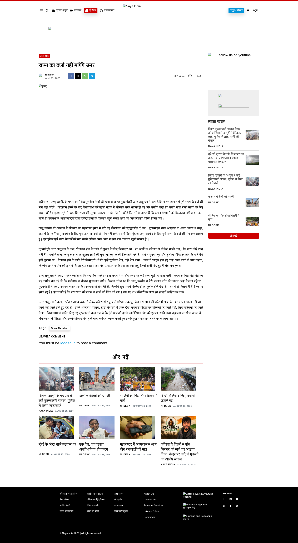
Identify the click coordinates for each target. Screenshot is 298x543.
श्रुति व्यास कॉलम (95, 493)
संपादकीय (118, 499)
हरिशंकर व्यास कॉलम (68, 493)
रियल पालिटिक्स (66, 511)
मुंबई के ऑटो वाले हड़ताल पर (57, 444)
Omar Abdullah (59, 328)
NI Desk (49, 74)
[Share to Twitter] (78, 76)
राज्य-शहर (62, 10)
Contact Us (150, 499)
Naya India (215, 146)
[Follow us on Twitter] (224, 506)
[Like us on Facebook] (224, 499)
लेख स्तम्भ (118, 493)
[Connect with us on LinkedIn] (230, 506)
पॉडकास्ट (109, 10)
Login (255, 10)
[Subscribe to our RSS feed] (237, 506)
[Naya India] (149, 6)
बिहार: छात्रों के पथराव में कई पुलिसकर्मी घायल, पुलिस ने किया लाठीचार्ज (225, 179)
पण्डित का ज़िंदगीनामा (96, 499)
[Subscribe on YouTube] (237, 499)
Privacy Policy (151, 511)
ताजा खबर (44, 55)
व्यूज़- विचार (236, 10)
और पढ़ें (233, 235)
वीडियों (77, 10)
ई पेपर (92, 10)
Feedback (149, 517)
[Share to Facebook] (71, 76)
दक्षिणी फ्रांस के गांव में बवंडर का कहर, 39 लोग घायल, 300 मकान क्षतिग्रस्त (226, 158)
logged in (68, 343)
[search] (48, 10)
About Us (149, 493)
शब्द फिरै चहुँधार (121, 511)
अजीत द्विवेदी (65, 505)
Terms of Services (153, 505)
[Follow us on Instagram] (230, 499)
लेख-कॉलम (64, 499)
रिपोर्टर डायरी (92, 505)
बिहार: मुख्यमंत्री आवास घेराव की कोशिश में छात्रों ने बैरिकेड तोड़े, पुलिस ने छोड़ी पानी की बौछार (224, 134)
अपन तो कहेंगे (93, 511)
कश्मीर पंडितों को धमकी (221, 196)
